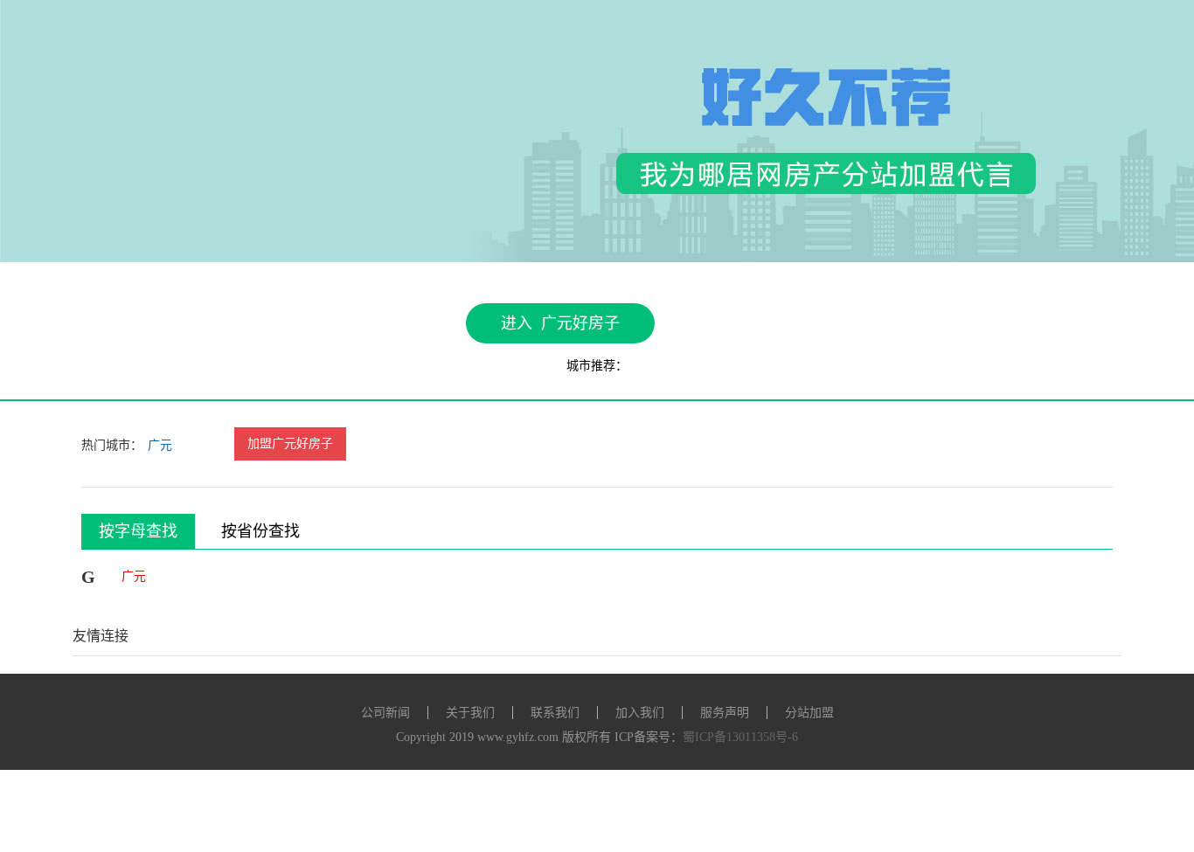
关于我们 (470, 712)
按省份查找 (260, 531)
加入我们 (639, 712)
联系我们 (555, 712)
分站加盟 (809, 712)
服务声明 (724, 712)
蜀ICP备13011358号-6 (740, 737)
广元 (160, 445)
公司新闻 (385, 712)
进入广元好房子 (560, 323)
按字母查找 (138, 531)
